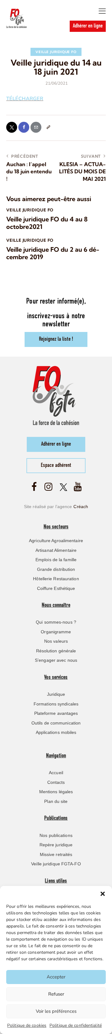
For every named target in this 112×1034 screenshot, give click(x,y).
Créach (80, 506)
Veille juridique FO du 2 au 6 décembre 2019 (52, 253)
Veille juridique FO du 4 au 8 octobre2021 (47, 222)
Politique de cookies (26, 1025)
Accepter (56, 977)
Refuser (56, 994)
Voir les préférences (56, 1011)
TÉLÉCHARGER (24, 98)
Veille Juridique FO (55, 52)
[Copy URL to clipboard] (48, 127)
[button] (103, 894)
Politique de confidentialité (75, 1025)
